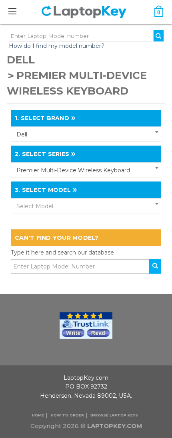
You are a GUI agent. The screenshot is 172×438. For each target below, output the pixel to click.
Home (38, 415)
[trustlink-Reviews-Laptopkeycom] (86, 324)
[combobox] (86, 134)
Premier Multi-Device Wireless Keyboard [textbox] (73, 170)
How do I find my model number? (56, 45)
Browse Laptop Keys (114, 415)
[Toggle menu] (16, 11)
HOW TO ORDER (67, 415)
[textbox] (86, 206)
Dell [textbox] (21, 134)
